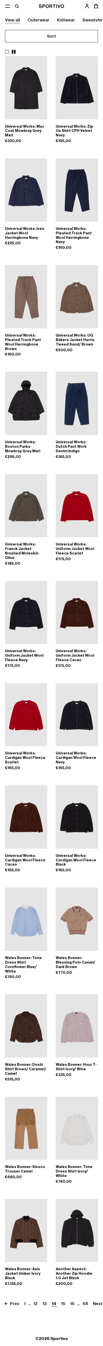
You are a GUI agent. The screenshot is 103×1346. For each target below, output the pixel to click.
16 (72, 1303)
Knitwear (66, 19)
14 (54, 1303)
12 (36, 1303)
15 (63, 1303)
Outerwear (39, 19)
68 (85, 1303)
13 (44, 1303)
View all (12, 19)
